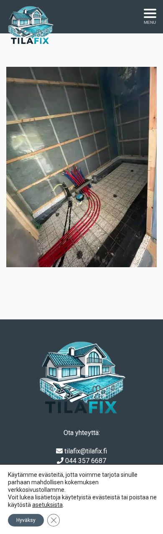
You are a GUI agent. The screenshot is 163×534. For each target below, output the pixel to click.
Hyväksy (26, 520)
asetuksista (47, 504)
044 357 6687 (85, 461)
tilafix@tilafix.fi (85, 451)
